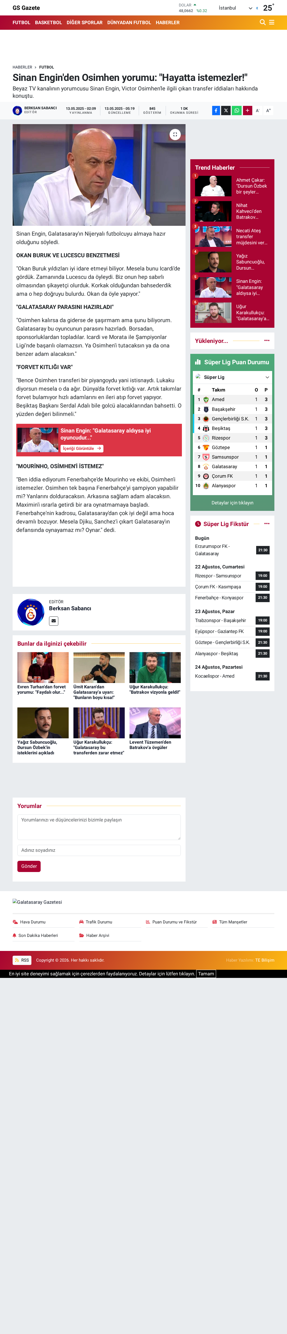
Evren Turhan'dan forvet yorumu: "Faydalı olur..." (41, 689)
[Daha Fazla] (247, 110)
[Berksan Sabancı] (30, 611)
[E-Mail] (53, 621)
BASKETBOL (48, 22)
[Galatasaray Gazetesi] (37, 902)
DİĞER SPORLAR (85, 22)
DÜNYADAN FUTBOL (129, 22)
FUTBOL (21, 22)
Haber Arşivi (97, 935)
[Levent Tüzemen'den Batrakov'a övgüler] (155, 722)
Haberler (22, 67)
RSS (24, 960)
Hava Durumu (32, 922)
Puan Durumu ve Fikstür (174, 922)
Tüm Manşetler (233, 922)
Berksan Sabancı (70, 608)
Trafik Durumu (99, 922)
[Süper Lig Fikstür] (267, 524)
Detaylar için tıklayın (232, 503)
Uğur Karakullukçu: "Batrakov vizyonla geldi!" (154, 689)
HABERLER (168, 22)
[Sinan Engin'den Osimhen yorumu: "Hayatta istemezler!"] (99, 175)
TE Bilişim (264, 960)
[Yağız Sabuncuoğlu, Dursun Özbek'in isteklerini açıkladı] (43, 722)
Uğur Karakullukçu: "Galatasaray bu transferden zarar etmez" (98, 747)
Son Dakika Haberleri (38, 935)
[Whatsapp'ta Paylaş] (237, 110)
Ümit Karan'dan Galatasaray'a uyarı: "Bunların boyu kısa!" (94, 692)
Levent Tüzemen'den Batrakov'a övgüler (150, 744)
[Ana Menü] (271, 23)
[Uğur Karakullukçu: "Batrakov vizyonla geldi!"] (155, 667)
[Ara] (263, 23)
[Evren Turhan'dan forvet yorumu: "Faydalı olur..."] (43, 667)
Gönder (29, 866)
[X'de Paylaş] (226, 110)
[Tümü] (267, 340)
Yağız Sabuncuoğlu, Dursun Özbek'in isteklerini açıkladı (37, 747)
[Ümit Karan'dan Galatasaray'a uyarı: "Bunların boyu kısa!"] (99, 667)
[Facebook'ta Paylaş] (216, 110)
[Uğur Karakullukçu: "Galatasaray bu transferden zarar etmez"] (99, 722)
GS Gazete (26, 7)
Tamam (206, 973)
